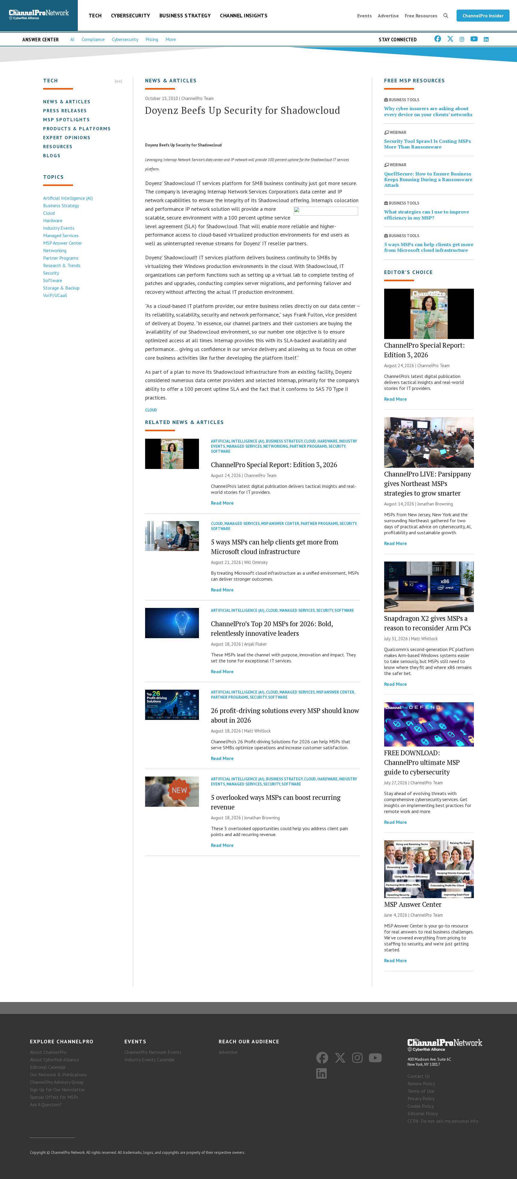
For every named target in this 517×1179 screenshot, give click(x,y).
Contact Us (418, 1076)
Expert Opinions (67, 137)
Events (364, 16)
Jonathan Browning (262, 818)
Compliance (93, 39)
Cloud (49, 213)
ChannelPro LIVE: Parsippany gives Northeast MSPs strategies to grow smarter (427, 483)
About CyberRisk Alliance (54, 1060)
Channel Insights (243, 15)
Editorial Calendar (48, 1067)
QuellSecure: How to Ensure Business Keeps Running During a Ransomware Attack (428, 179)
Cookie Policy (420, 1106)
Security (51, 273)
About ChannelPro (48, 1052)
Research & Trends (61, 265)
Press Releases (65, 110)
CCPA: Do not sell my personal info (442, 1121)
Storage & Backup (61, 288)
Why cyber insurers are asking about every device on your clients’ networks (428, 111)
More (170, 39)
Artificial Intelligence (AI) (68, 198)
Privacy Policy (420, 1098)
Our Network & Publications (58, 1074)
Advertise (388, 16)
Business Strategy (185, 15)
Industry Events (58, 228)
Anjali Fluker (255, 644)
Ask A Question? (46, 1104)
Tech (95, 15)
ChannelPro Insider (483, 16)
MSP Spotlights (66, 119)
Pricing (151, 39)
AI (72, 39)
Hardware (53, 220)
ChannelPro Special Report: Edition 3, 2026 (274, 464)
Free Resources (421, 16)
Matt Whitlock (257, 731)
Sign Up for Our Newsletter (57, 1089)
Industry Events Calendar (149, 1060)
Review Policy (421, 1083)
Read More (222, 503)
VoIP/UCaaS (55, 295)
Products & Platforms (77, 128)
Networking (54, 250)
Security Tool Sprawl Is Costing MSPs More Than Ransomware (427, 144)
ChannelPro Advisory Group (56, 1082)
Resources (58, 146)
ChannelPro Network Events (153, 1052)
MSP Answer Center (62, 243)
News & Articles (67, 102)
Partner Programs (60, 258)
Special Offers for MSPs (54, 1097)
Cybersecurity (130, 15)
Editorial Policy (422, 1113)
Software (52, 280)
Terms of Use (420, 1091)
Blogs (52, 155)
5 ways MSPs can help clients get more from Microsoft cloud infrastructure (428, 247)
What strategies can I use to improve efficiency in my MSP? (426, 214)
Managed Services (61, 235)
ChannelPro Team (197, 98)
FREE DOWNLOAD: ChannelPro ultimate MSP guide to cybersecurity (422, 762)
